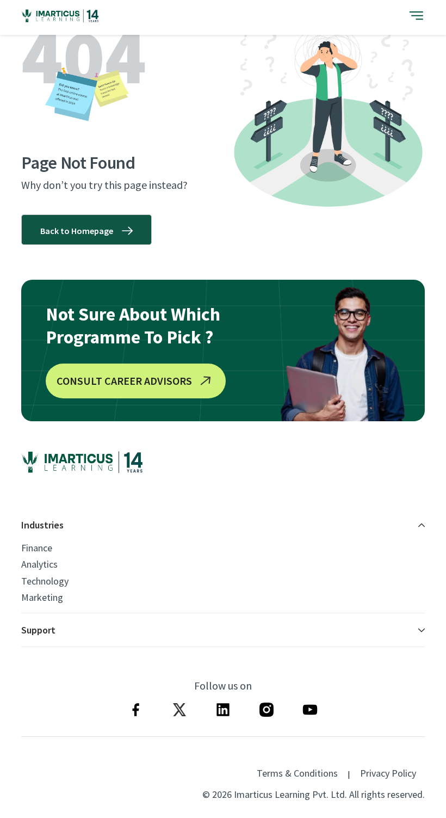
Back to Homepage (76, 230)
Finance (36, 548)
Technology (45, 581)
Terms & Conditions (297, 773)
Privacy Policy (388, 773)
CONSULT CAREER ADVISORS (124, 381)
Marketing (42, 598)
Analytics (39, 564)
